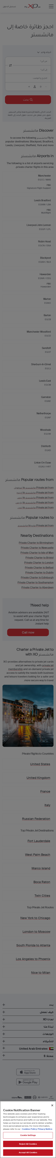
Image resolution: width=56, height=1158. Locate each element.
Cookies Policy (29, 1129)
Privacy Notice (45, 1129)
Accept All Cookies (28, 1152)
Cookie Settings (28, 1135)
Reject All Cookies (28, 1144)
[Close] (52, 1105)
